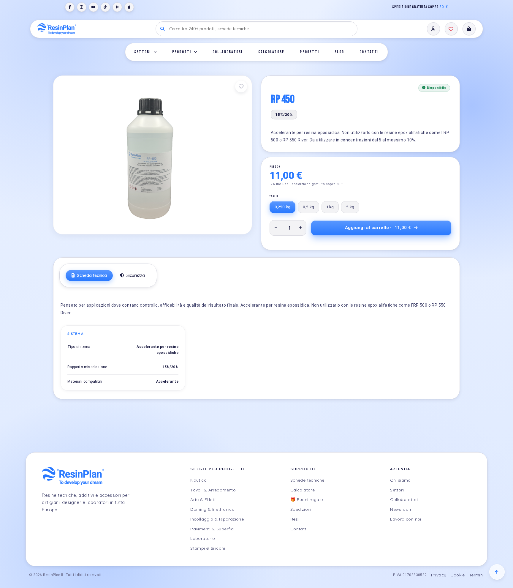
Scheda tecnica (91, 275)
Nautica (198, 480)
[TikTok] (105, 7)
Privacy (438, 575)
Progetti (309, 51)
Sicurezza (135, 275)
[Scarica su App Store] (129, 7)
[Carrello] (469, 28)
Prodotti (181, 51)
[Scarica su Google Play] (117, 7)
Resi (294, 519)
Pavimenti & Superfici (212, 529)
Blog (339, 51)
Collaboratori (228, 51)
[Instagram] (81, 7)
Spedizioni (300, 509)
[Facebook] (70, 7)
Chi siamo (400, 480)
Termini (476, 575)
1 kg (330, 206)
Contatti (369, 51)
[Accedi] (433, 28)
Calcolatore (271, 51)
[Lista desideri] (451, 28)
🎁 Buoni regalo (306, 499)
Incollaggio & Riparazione (217, 519)
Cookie (457, 575)
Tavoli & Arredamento (213, 490)
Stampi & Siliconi (207, 548)
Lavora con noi (405, 519)
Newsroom (401, 509)
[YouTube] (93, 7)
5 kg (350, 206)
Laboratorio (202, 538)
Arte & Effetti (203, 499)
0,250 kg (282, 206)
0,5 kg (308, 206)
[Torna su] (497, 572)
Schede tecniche (307, 480)
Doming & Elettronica (212, 509)
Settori (142, 51)
